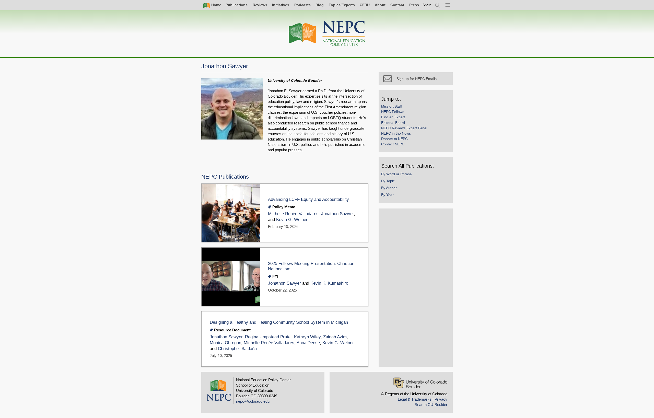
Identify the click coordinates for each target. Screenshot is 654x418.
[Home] (327, 33)
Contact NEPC (392, 144)
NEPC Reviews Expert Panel (404, 128)
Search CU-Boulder (431, 404)
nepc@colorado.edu (253, 401)
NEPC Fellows (392, 112)
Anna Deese (308, 342)
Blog (320, 5)
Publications (237, 5)
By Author (389, 188)
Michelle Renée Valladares (293, 213)
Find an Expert (393, 117)
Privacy (441, 399)
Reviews (260, 5)
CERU (365, 5)
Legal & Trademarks (414, 399)
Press (414, 5)
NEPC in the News (396, 133)
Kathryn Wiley (307, 336)
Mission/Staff (391, 106)
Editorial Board (393, 123)
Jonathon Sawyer (337, 213)
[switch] (427, 5)
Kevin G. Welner (292, 219)
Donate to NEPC (394, 139)
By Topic (388, 181)
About (380, 5)
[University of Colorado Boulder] (420, 383)
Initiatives (280, 5)
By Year (387, 195)
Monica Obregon (225, 342)
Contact (397, 5)
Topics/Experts (342, 5)
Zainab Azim (335, 336)
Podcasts (302, 5)
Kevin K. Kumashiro (329, 283)
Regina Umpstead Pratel (268, 336)
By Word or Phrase (396, 174)
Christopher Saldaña (237, 348)
